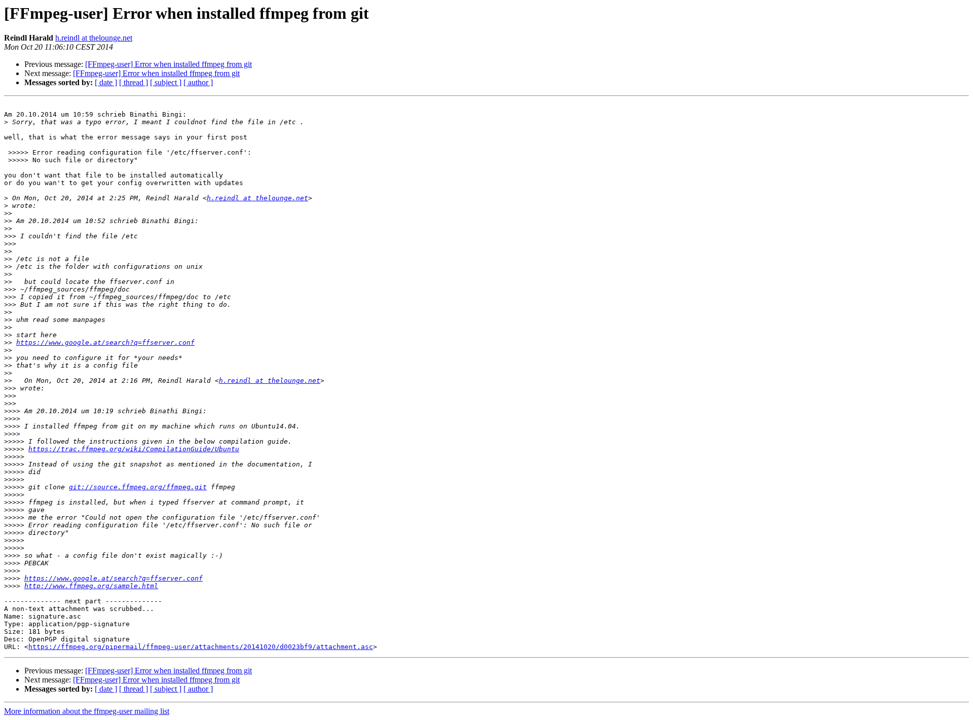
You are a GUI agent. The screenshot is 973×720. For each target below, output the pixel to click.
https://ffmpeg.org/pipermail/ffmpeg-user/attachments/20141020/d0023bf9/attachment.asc (200, 647)
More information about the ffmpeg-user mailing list (86, 711)
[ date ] (106, 82)
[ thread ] (133, 82)
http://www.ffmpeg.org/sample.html (91, 586)
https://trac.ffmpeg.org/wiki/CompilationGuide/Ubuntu (133, 449)
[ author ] (198, 82)
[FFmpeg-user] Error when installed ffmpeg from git (168, 64)
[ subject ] (165, 82)
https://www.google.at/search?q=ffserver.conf (105, 342)
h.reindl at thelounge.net (93, 37)
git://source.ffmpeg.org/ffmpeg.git (138, 487)
